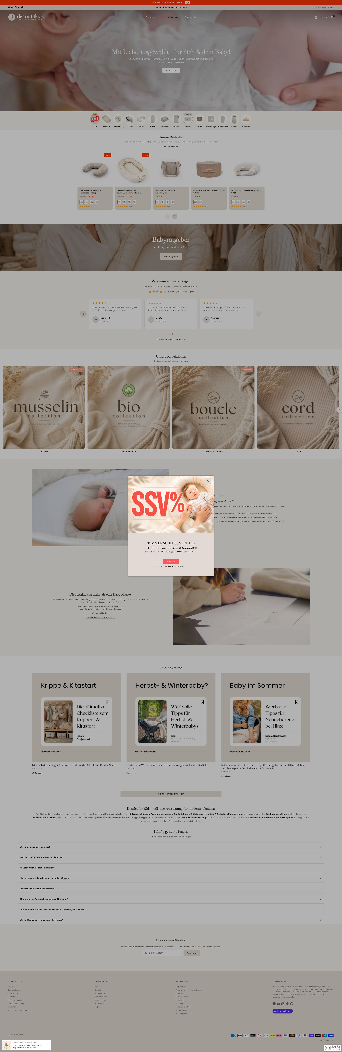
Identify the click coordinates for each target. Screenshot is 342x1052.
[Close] (48, 1043)
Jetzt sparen (171, 561)
